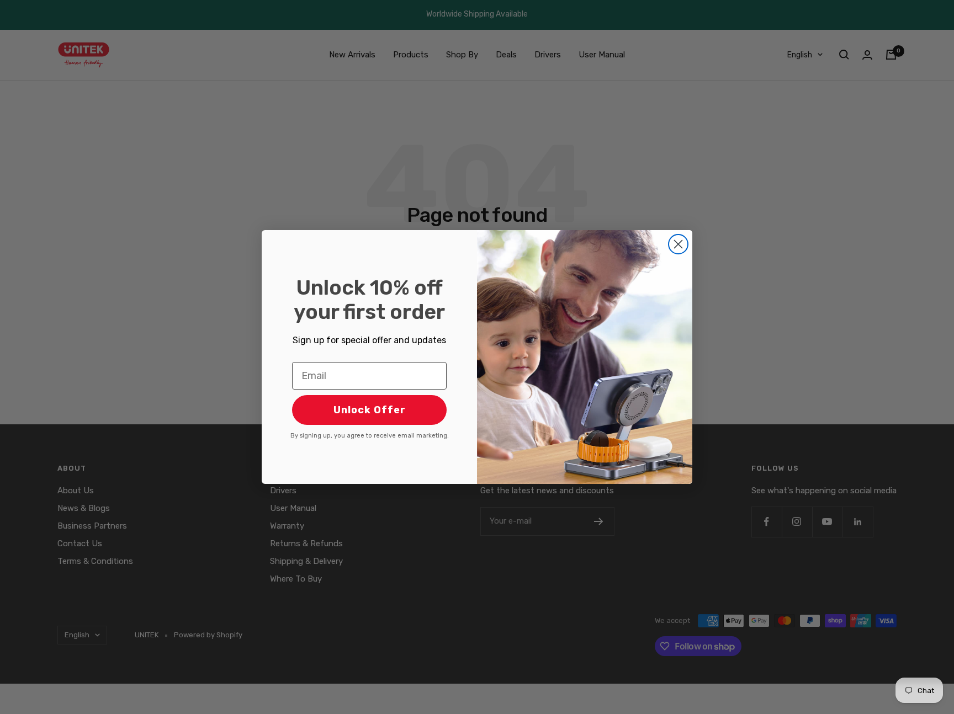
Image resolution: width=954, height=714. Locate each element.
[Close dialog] (678, 244)
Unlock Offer (369, 410)
